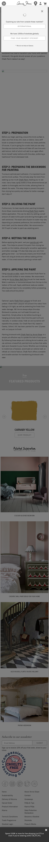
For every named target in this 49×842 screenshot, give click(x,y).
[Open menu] (4, 3)
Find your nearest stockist (24, 38)
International (24, 26)
